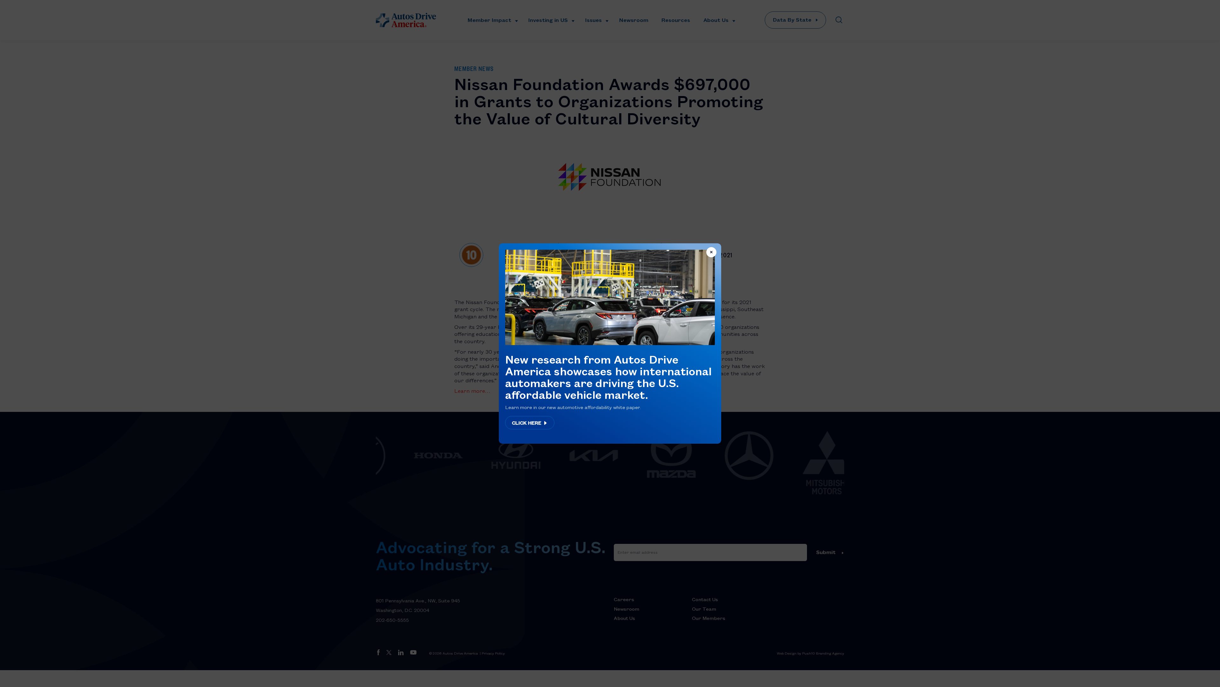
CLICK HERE (527, 423)
